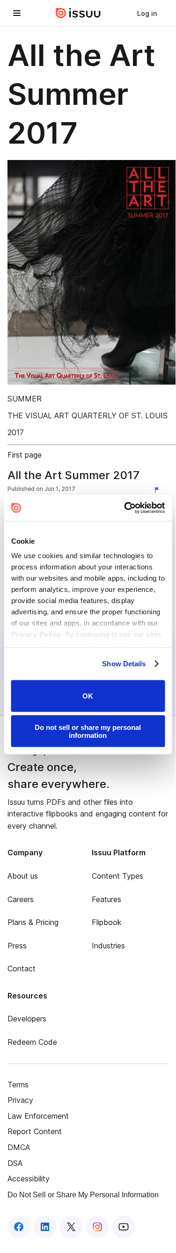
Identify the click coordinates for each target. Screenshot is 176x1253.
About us (22, 876)
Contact (21, 968)
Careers (20, 899)
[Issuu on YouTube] (123, 1227)
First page (24, 454)
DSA (14, 1163)
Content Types (117, 876)
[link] (147, 13)
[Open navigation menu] (16, 13)
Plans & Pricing (33, 922)
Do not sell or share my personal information (88, 731)
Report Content (34, 1131)
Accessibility (28, 1178)
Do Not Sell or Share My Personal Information (83, 1195)
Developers (26, 1018)
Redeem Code (32, 1042)
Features (106, 899)
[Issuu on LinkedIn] (45, 1227)
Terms (18, 1084)
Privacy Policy (35, 634)
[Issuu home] (78, 13)
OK (87, 696)
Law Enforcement (38, 1116)
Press (17, 945)
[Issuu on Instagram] (97, 1227)
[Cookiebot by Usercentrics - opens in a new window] (125, 508)
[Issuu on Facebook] (18, 1227)
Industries (108, 945)
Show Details (124, 664)
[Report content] (158, 489)
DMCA (18, 1147)
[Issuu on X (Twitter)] (71, 1227)
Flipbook (107, 922)
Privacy (20, 1100)
